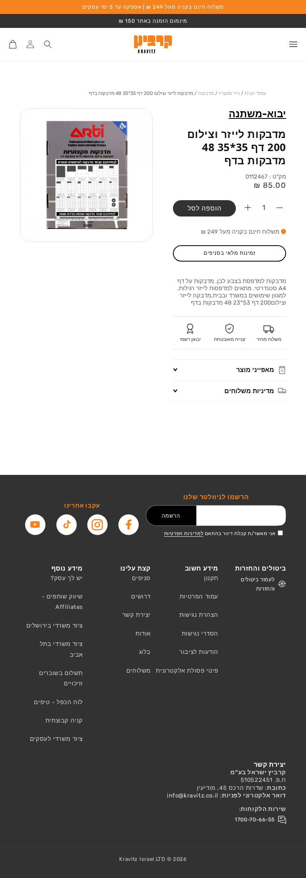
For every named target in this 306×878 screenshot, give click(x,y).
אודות (143, 633)
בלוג (145, 652)
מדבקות (206, 93)
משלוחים (138, 670)
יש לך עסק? (67, 578)
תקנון (211, 578)
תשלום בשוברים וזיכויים (61, 678)
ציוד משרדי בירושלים (54, 625)
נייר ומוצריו (229, 93)
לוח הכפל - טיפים (58, 702)
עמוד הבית (255, 93)
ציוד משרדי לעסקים (56, 738)
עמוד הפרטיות (199, 596)
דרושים (141, 596)
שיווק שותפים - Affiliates (62, 601)
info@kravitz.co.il (192, 795)
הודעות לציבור (198, 652)
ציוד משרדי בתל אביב (61, 649)
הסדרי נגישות (200, 633)
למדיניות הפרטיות (184, 533)
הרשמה (171, 516)
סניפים (141, 578)
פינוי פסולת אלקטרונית (187, 670)
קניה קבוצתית (64, 720)
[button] (293, 44)
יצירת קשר (136, 614)
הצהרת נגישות (198, 614)
